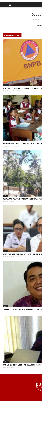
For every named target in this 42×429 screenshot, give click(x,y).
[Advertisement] (21, 415)
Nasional (5, 85)
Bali (4, 140)
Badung (5, 251)
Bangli (5, 195)
